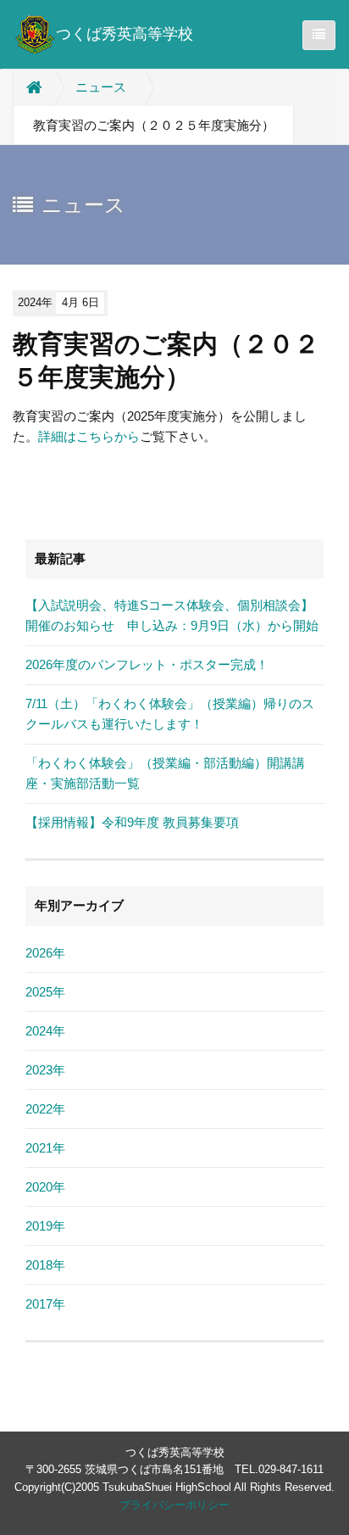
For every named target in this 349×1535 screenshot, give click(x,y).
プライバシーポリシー (174, 1505)
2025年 (45, 992)
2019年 (45, 1226)
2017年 (45, 1304)
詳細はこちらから (89, 436)
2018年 (45, 1265)
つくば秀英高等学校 (124, 33)
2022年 (45, 1109)
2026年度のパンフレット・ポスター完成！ (147, 664)
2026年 (45, 953)
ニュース (100, 87)
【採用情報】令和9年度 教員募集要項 (132, 822)
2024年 (45, 1031)
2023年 (45, 1070)
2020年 (45, 1187)
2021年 (45, 1148)
